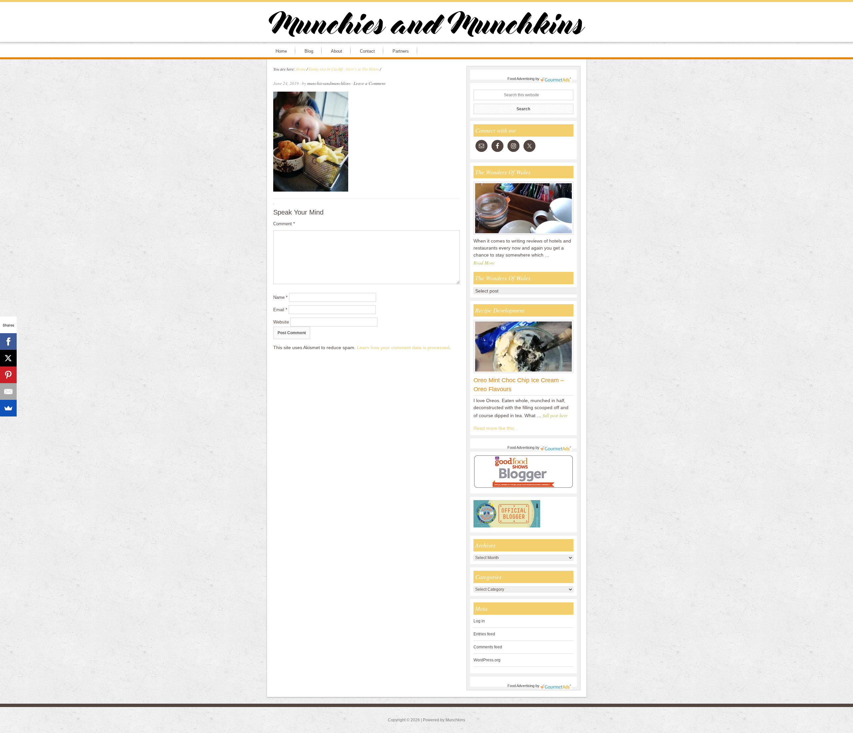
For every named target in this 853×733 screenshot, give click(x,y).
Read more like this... (495, 428)
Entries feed (484, 634)
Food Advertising (520, 79)
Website (281, 322)
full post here (555, 415)
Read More (483, 263)
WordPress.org (486, 660)
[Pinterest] (8, 374)
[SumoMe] (8, 408)
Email (280, 309)
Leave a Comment (370, 83)
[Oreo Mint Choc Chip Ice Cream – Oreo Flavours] (523, 372)
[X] (8, 358)
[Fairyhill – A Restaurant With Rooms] (523, 234)
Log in (479, 621)
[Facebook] (8, 341)
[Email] (8, 391)
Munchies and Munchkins (426, 25)
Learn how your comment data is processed (403, 347)
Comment (284, 223)
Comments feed (487, 647)
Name (280, 297)
